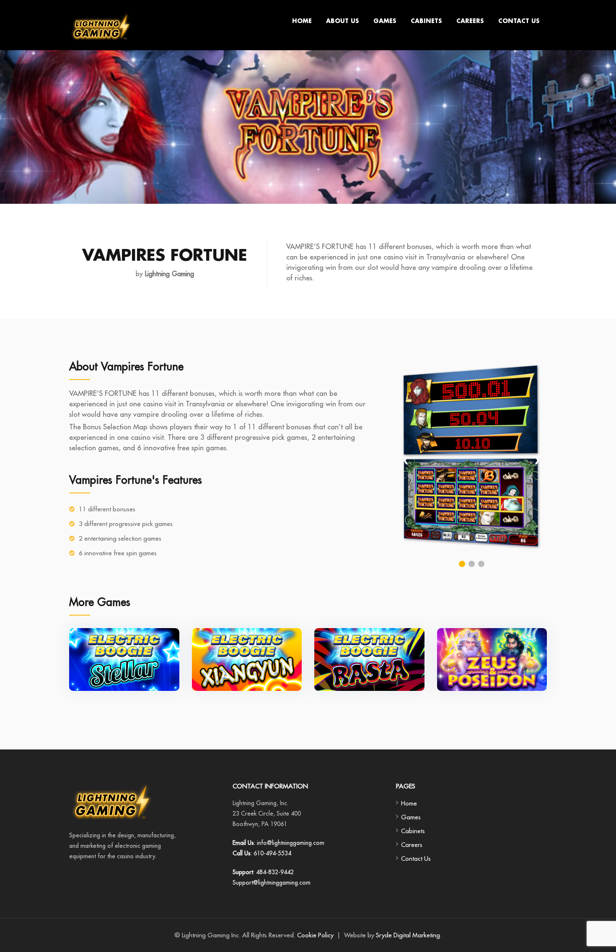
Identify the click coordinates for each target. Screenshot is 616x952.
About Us (342, 21)
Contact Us (519, 21)
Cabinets (426, 21)
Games (384, 21)
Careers (470, 21)
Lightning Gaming (168, 273)
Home (302, 21)
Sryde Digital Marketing (408, 935)
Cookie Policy (315, 935)
